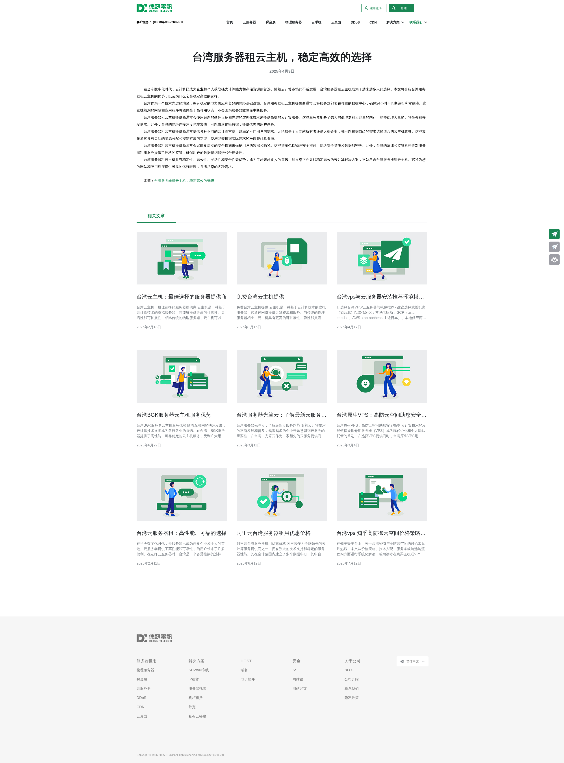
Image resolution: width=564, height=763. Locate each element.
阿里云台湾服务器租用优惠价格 (274, 533)
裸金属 (271, 22)
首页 (229, 22)
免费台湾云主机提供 (260, 297)
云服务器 (249, 22)
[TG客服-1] (554, 234)
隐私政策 (352, 698)
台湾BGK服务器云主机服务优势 (174, 415)
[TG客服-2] (554, 247)
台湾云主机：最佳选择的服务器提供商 (181, 297)
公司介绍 (352, 679)
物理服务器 (293, 22)
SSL (296, 670)
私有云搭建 (197, 716)
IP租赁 (194, 679)
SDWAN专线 (199, 670)
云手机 (316, 22)
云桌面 (336, 22)
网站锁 (298, 679)
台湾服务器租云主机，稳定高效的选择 (184, 181)
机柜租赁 (196, 698)
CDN (373, 22)
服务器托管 (197, 688)
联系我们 (352, 688)
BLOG (349, 670)
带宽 (192, 707)
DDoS (355, 22)
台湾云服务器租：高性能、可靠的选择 (181, 533)
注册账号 (376, 8)
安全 (297, 661)
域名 (244, 670)
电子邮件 (248, 679)
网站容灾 (300, 688)
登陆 (404, 8)
